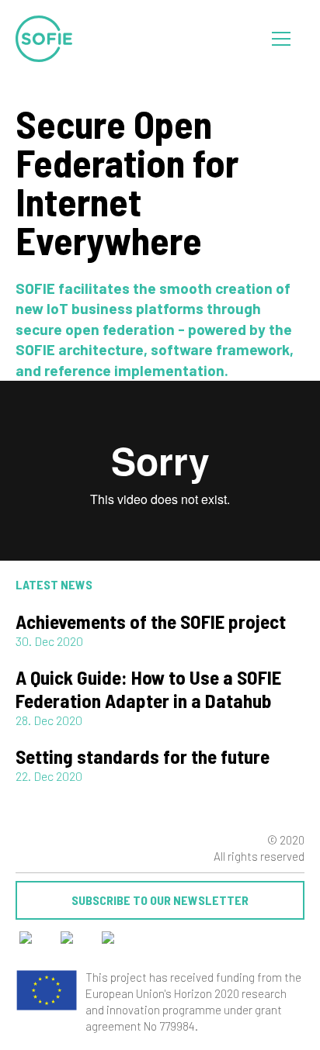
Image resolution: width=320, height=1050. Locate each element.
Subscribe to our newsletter (160, 900)
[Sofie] (44, 39)
